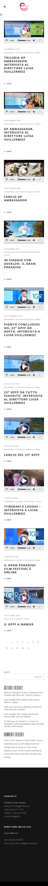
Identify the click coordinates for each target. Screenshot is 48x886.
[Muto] (34, 39)
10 (23, 648)
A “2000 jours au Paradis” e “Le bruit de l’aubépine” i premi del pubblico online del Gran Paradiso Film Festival (24, 724)
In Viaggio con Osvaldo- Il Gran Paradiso (20, 263)
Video (38, 53)
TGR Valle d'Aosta (24, 53)
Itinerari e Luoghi (13, 502)
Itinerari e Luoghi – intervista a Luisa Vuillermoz (22, 510)
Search (7, 672)
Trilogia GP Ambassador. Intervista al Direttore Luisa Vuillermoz (18, 64)
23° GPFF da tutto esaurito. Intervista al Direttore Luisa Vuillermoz (23, 397)
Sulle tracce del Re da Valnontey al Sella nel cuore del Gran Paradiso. (22, 708)
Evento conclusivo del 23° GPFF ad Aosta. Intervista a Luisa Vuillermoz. (22, 330)
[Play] (6, 39)
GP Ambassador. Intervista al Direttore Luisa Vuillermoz (19, 134)
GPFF (9, 84)
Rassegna (9, 53)
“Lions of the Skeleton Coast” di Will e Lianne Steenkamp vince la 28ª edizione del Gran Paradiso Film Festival (23, 743)
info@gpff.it (15, 816)
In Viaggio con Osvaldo (16, 252)
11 (29, 648)
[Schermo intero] (39, 39)
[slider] (22, 40)
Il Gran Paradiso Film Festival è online (20, 568)
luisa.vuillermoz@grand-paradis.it (24, 843)
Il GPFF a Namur (19, 624)
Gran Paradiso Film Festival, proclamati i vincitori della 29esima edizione (21, 715)
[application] (24, 32)
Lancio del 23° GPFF (22, 454)
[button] (24, 32)
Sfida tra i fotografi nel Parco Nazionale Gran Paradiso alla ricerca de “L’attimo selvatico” (23, 693)
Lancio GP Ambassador (15, 198)
